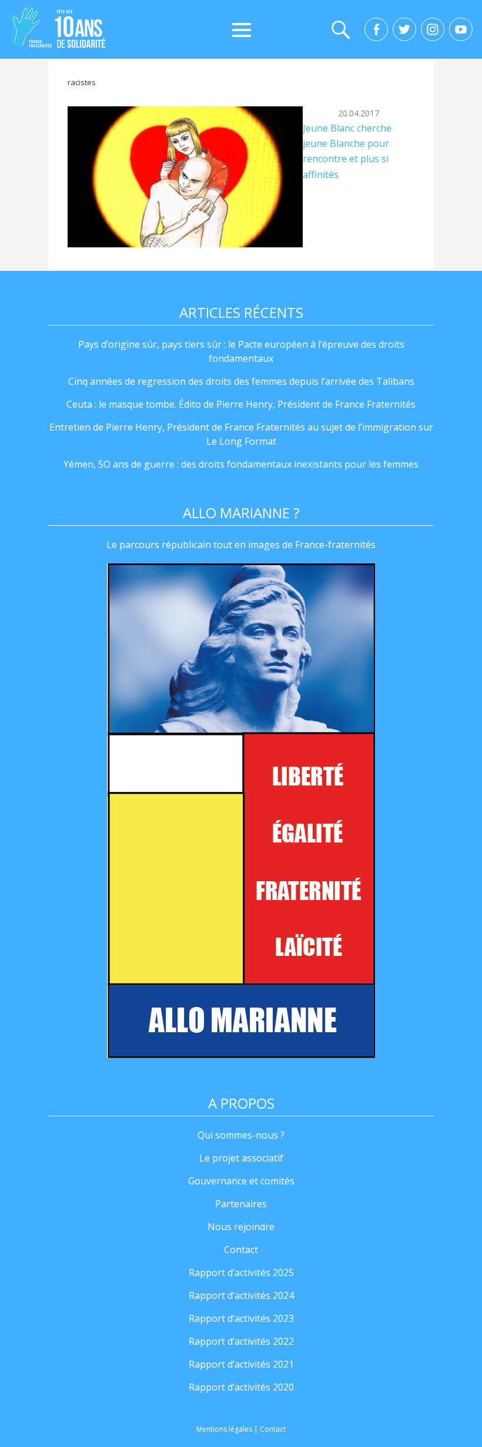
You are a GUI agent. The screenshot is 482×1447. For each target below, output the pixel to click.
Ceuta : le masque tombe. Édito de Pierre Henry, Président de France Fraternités (241, 404)
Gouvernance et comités (241, 1180)
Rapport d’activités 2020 (241, 1387)
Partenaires (241, 1203)
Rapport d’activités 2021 (241, 1364)
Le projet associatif (241, 1157)
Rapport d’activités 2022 (241, 1341)
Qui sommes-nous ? (241, 1135)
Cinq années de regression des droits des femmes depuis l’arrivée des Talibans (241, 381)
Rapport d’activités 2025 (241, 1272)
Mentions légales (224, 1429)
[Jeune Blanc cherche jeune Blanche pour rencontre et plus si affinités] (185, 176)
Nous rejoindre (241, 1226)
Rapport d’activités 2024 (241, 1295)
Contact (241, 1249)
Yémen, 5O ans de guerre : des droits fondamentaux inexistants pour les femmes (241, 464)
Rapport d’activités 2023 (241, 1318)
